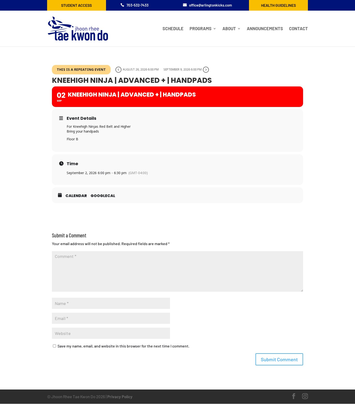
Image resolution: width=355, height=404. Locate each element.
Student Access (76, 5)
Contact (298, 29)
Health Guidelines (278, 5)
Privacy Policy (120, 396)
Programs (201, 29)
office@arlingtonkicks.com (210, 5)
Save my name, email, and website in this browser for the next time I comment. (123, 346)
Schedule (173, 29)
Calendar (76, 195)
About (229, 29)
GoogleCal (103, 195)
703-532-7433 (138, 5)
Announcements (265, 29)
